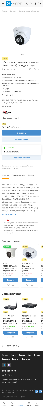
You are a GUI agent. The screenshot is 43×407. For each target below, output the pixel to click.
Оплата (37, 355)
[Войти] (35, 3)
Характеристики (18, 175)
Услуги (13, 355)
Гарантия (16, 359)
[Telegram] (4, 365)
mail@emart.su (7, 375)
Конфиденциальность (10, 396)
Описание (5, 175)
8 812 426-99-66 (9, 371)
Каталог (5, 355)
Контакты (26, 359)
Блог (29, 355)
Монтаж (31, 175)
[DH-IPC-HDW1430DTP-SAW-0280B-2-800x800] (22, 35)
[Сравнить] (35, 69)
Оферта (22, 396)
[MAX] (9, 365)
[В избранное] (30, 69)
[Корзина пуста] (39, 3)
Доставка (6, 359)
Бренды (22, 355)
